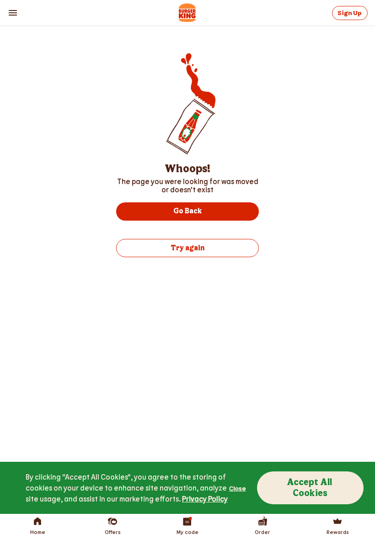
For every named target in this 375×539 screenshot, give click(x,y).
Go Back (187, 211)
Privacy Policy (205, 498)
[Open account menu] (12, 12)
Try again (187, 248)
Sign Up (350, 13)
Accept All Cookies (310, 488)
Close (237, 488)
